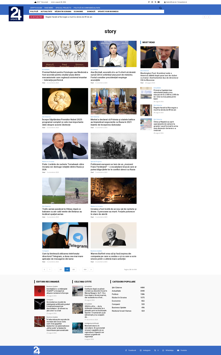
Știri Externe (46, 116)
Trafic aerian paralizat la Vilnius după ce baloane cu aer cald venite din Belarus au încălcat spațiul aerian (62, 212)
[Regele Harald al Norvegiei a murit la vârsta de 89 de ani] (146, 110)
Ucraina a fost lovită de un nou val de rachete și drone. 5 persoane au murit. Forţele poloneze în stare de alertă (113, 212)
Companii (45, 251)
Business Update (96, 251)
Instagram (147, 350)
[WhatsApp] (163, 350)
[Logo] (16, 13)
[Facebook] (149, 2)
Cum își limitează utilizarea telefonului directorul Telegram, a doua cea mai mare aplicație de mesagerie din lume (62, 256)
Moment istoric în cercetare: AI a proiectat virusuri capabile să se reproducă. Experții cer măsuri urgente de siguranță (95, 331)
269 (73, 269)
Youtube (184, 350)
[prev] (204, 17)
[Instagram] (152, 2)
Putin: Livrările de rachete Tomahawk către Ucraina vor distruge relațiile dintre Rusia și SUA (63, 167)
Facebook (132, 350)
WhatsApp (170, 350)
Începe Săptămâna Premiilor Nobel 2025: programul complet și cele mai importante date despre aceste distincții (62, 122)
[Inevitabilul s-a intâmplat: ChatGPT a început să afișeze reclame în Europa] (39, 291)
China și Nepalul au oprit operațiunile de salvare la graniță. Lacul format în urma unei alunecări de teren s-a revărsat (94, 17)
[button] (160, 8)
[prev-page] (44, 269)
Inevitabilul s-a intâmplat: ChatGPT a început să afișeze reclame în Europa (57, 291)
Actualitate (45, 69)
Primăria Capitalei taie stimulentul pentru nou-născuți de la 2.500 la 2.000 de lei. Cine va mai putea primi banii (166, 94)
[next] (208, 17)
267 (61, 269)
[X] (155, 2)
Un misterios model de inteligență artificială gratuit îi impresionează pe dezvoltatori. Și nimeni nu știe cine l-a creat (58, 306)
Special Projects (96, 161)
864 (85, 269)
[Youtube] (158, 2)
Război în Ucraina (48, 161)
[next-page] (91, 269)
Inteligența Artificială (92, 323)
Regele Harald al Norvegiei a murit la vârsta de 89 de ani (166, 109)
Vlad (43, 83)
